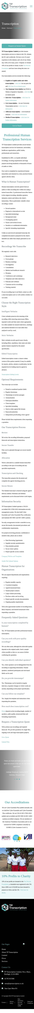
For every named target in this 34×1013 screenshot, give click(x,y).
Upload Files (5, 742)
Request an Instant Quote (17, 46)
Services (9, 28)
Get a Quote (5, 737)
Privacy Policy (12, 1002)
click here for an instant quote (17, 86)
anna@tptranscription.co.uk (14, 983)
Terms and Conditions (30, 1002)
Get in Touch (17, 126)
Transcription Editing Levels (10, 374)
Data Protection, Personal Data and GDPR (20, 1002)
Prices (3, 711)
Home (3, 28)
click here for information (19, 114)
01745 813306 (9, 979)
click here (18, 83)
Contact (4, 1002)
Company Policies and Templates (12, 556)
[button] (15, 779)
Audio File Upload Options (10, 561)
